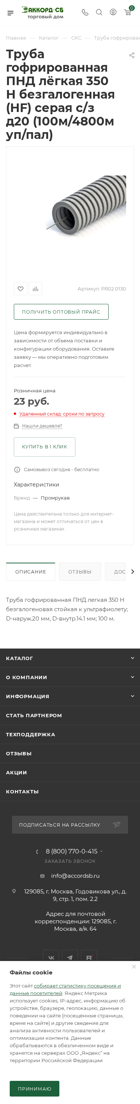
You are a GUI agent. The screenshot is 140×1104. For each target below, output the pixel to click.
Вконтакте (51, 958)
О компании (26, 677)
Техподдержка (30, 734)
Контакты (22, 791)
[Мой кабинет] (113, 12)
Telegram (70, 958)
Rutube (89, 958)
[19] (70, 213)
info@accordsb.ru (75, 875)
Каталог (19, 658)
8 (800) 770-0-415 (71, 852)
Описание (30, 572)
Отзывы (80, 572)
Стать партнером (34, 715)
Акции (16, 772)
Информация (28, 696)
